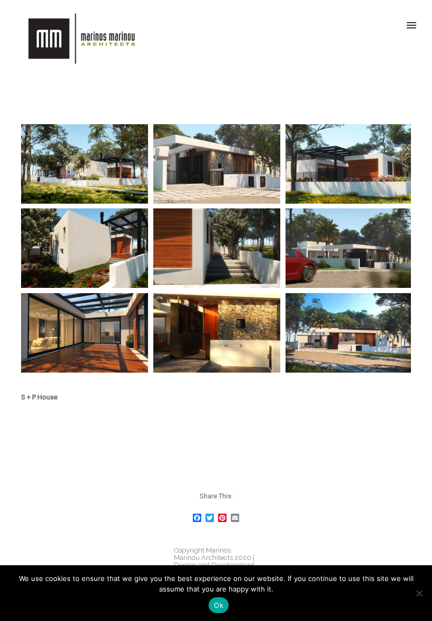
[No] (419, 593)
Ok (218, 605)
